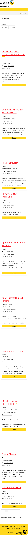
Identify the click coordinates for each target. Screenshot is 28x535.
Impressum (5, 526)
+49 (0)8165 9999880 (10, 309)
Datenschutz (12, 526)
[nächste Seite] (18, 510)
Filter (13, 27)
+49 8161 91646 (8, 463)
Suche (5, 27)
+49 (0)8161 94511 (9, 359)
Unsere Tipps (3, 6)
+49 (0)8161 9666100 (10, 412)
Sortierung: (4, 22)
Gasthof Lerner (9, 454)
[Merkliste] (23, 13)
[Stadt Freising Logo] (7, 2)
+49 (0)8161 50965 (9, 205)
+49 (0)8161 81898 (9, 254)
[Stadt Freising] (21, 532)
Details (14, 85)
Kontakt (23, 526)
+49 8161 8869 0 (8, 121)
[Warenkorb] (25, 13)
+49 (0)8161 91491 (9, 496)
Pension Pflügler (10, 163)
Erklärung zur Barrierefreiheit (14, 528)
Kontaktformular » (7, 68)
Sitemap (18, 526)
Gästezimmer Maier (11, 487)
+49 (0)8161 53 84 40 (10, 171)
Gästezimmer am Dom (13, 351)
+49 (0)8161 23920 (9, 66)
